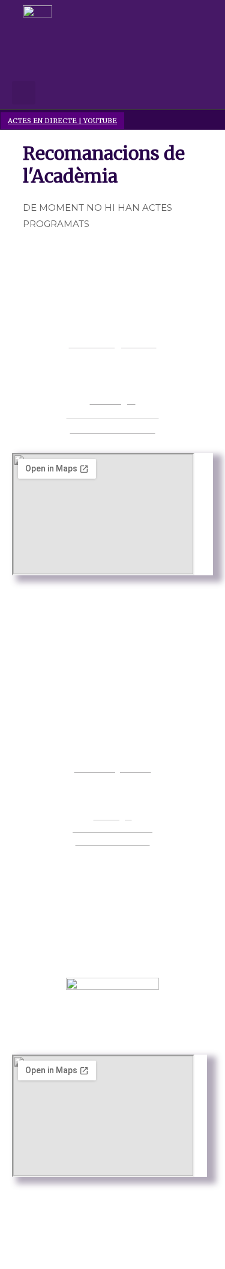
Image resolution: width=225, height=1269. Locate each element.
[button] (103, 69)
